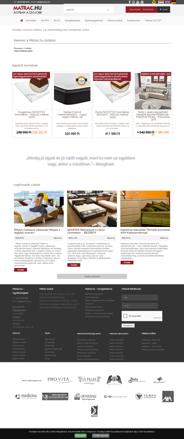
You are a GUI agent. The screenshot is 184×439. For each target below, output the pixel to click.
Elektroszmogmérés (94, 294)
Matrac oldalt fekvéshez (87, 343)
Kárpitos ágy (50, 355)
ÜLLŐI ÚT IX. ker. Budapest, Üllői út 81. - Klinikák (58, 300)
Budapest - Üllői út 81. (151, 340)
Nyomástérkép (91, 297)
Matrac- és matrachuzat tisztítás (99, 313)
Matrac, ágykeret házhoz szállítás (99, 300)
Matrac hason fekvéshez (87, 349)
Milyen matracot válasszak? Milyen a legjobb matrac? (37, 231)
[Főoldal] (21, 21)
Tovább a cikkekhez (92, 276)
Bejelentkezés (135, 9)
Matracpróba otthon (94, 307)
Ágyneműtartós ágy (53, 349)
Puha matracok (84, 356)
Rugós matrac (19, 358)
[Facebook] (130, 2)
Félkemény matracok (86, 353)
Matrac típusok (19, 352)
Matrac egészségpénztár (32, 380)
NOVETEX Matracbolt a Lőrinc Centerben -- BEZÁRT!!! (86, 231)
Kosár (165, 9)
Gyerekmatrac (19, 349)
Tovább (21, 270)
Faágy (47, 358)
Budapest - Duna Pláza (152, 346)
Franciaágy (49, 352)
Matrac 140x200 (116, 359)
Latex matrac (18, 345)
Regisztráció (148, 9)
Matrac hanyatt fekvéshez (88, 359)
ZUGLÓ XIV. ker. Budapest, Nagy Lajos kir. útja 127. (59, 304)
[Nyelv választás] (161, 3)
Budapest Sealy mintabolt (153, 349)
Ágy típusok (50, 339)
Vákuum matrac (20, 342)
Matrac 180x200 (116, 349)
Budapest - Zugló (149, 343)
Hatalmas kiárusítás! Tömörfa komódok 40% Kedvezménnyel (145, 231)
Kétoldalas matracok (86, 340)
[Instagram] (134, 2)
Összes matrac (19, 355)
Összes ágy (49, 345)
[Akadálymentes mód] (154, 3)
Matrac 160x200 (116, 343)
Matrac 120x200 (116, 356)
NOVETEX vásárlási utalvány (97, 316)
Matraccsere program (94, 310)
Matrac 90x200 (116, 353)
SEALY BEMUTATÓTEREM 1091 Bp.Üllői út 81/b (57, 307)
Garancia (89, 304)
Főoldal (16, 29)
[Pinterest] (143, 2)
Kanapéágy (50, 342)
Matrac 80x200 (116, 346)
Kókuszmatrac (19, 339)
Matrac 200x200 (117, 340)
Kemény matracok (85, 346)
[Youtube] (138, 2)
